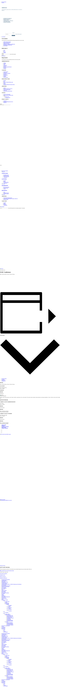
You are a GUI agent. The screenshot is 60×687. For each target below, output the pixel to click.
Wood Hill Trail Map (10, 620)
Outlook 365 (3, 380)
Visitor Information (8, 614)
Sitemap (3, 595)
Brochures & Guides (6, 187)
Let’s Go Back (4, 587)
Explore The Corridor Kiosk (6, 625)
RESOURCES (4, 190)
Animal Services (6, 71)
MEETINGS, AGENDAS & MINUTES (9, 44)
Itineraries (5, 204)
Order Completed (4, 590)
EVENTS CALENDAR (7, 22)
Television (5, 75)
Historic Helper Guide (10, 616)
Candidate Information (5, 582)
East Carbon (8, 608)
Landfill (5, 83)
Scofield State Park (6, 175)
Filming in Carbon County (5, 586)
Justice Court (7, 96)
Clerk (4, 64)
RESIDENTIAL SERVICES (8, 18)
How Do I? (3, 628)
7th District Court (7, 97)
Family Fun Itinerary (10, 622)
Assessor (5, 63)
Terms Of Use (4, 597)
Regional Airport (6, 199)
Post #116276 (4, 591)
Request (6, 30)
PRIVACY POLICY (3, 576)
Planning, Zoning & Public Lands (8, 82)
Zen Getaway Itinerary (10, 678)
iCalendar (3, 379)
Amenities (10, 605)
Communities (5, 205)
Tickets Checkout (4, 598)
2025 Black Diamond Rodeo (6, 579)
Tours (4, 192)
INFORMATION (5, 185)
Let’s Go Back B (4, 588)
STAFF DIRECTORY (7, 21)
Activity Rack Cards (10, 615)
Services (3, 2)
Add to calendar (2, 335)
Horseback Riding (6, 182)
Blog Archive (3, 635)
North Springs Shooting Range (8, 197)
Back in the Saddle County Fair (8, 88)
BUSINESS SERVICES (7, 19)
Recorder (5, 67)
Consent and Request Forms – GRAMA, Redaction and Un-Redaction (11, 584)
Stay (4, 600)
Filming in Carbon (6, 193)
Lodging (5, 202)
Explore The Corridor (5, 170)
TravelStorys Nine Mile (10, 671)
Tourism (5, 76)
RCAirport (3, 593)
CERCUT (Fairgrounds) (7, 89)
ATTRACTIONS (5, 173)
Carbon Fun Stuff (4, 583)
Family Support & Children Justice (8, 95)
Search (13, 32)
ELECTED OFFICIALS (7, 42)
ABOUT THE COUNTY (7, 41)
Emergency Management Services (8, 101)
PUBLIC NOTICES (6, 43)
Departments (3, 55)
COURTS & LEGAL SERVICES (8, 20)
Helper (8, 604)
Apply (6, 29)
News (2, 589)
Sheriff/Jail (5, 102)
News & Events (4, 1)
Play (4, 611)
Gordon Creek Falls (6, 176)
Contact (6, 31)
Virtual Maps (9, 618)
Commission (5, 65)
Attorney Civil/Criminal (7, 94)
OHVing (5, 180)
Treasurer (5, 68)
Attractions (6, 612)
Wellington (8, 660)
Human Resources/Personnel (8, 66)
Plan (4, 613)
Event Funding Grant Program (6, 585)
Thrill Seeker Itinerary (10, 624)
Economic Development (7, 73)
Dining (4, 203)
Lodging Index (7, 601)
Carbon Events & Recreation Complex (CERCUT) (11, 198)
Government (3, 36)
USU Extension (6, 77)
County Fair (5, 72)
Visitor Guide (9, 619)
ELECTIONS (5, 45)
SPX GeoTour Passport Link (6, 596)
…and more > (5, 177)
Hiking (4, 181)
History (10, 606)
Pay (4, 630)
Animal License (4, 580)
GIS (4, 81)
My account (3, 642)
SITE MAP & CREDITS (3, 573)
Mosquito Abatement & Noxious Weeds (9, 84)
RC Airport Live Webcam (5, 592)
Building (5, 80)
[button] (13, 35)
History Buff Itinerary (10, 623)
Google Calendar (4, 378)
